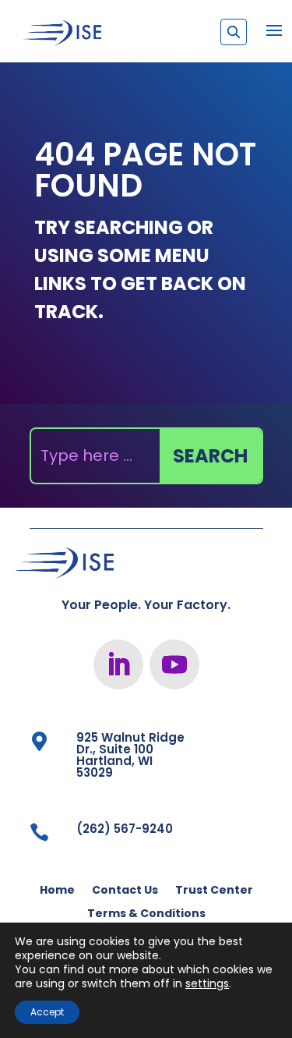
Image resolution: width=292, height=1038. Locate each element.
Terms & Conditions (146, 914)
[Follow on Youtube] (174, 664)
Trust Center (214, 891)
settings (207, 983)
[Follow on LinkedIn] (118, 664)
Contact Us (125, 891)
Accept (47, 1012)
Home (57, 891)
